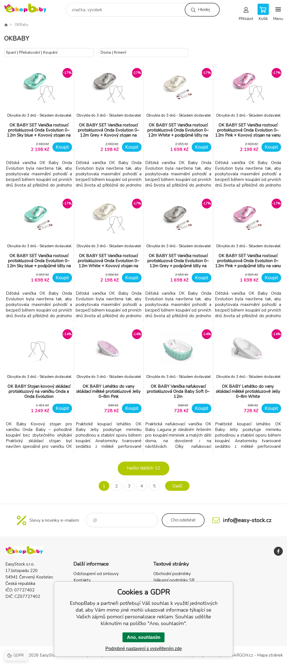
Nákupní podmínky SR (174, 580)
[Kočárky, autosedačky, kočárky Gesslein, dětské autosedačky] (6, 24)
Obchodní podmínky (172, 574)
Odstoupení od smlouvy (96, 574)
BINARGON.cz (239, 655)
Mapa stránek (270, 655)
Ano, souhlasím (143, 637)
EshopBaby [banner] (29, 8)
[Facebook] (278, 551)
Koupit (62, 147)
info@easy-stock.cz (247, 520)
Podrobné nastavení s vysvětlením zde (143, 648)
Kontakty (82, 580)
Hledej (204, 9)
